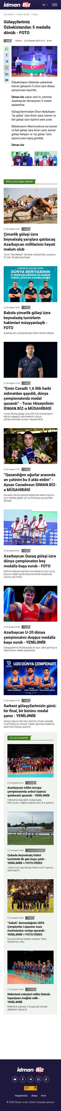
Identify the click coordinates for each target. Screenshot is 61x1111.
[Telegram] (30, 1079)
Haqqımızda (21, 1095)
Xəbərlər (18, 41)
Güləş (7, 41)
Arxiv (43, 1095)
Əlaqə (34, 1095)
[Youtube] (15, 1079)
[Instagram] (38, 1079)
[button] (6, 48)
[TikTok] (46, 1079)
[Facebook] (23, 1079)
